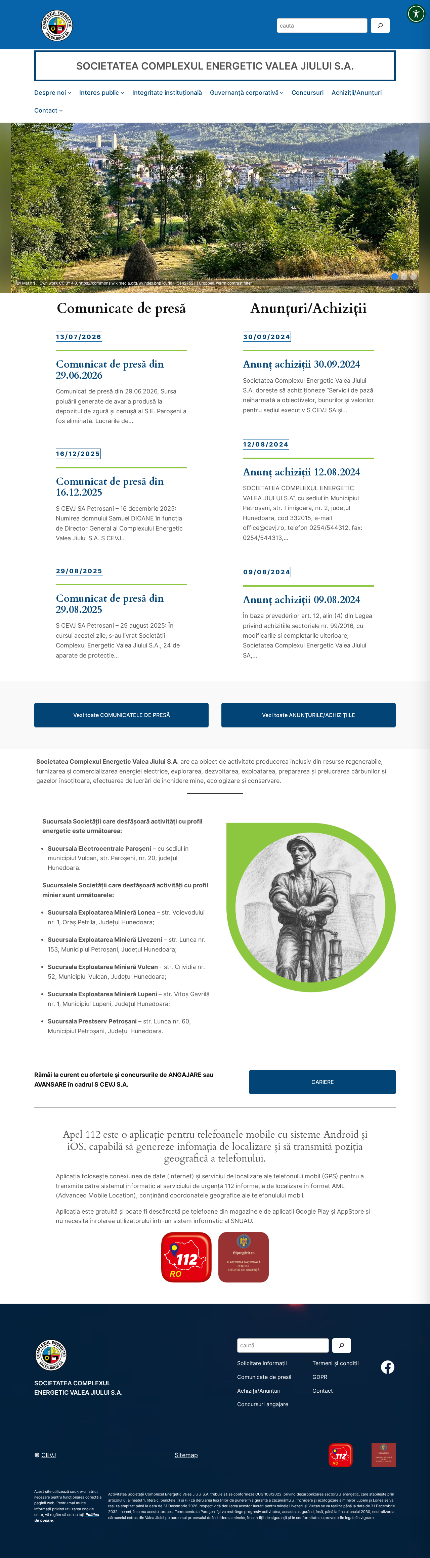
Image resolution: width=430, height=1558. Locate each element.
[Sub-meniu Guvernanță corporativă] (282, 92)
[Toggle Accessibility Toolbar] (416, 14)
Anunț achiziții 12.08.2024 (301, 472)
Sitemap (186, 1455)
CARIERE (322, 1082)
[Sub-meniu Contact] (61, 110)
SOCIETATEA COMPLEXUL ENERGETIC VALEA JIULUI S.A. (215, 66)
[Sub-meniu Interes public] (122, 92)
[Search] (380, 25)
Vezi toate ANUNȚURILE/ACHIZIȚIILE (308, 715)
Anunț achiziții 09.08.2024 (301, 600)
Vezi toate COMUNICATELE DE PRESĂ (121, 715)
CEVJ (48, 1455)
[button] (394, 276)
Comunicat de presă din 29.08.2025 (110, 604)
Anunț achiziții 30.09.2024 (301, 364)
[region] (215, 208)
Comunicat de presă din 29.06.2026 (110, 370)
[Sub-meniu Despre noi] (69, 92)
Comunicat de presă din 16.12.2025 (110, 487)
